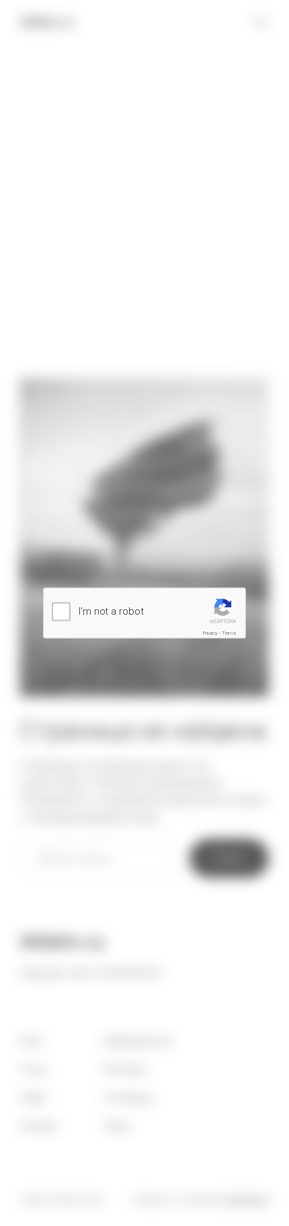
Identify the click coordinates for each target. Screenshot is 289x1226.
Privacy (210, 632)
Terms (229, 632)
